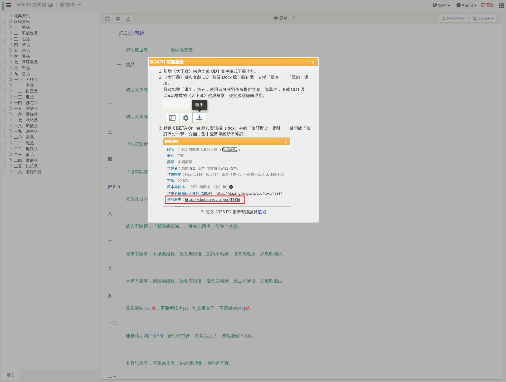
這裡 (262, 212)
